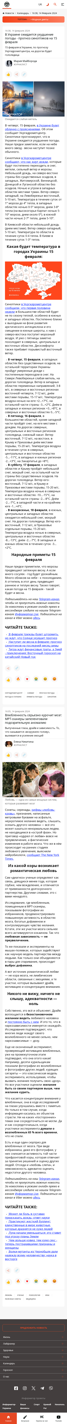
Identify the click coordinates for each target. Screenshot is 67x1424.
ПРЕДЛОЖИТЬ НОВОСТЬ (33, 1327)
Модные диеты (40, 19)
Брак (47, 1295)
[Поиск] (55, 4)
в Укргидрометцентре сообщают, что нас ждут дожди (28, 160)
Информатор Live (26, 1194)
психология (34, 1295)
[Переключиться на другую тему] (48, 4)
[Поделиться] (17, 74)
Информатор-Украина (9, 1406)
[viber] (51, 1388)
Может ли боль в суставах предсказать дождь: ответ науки (27, 1215)
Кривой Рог (47, 1406)
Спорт (37, 1404)
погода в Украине (13, 697)
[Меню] (63, 4)
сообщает (34, 855)
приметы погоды (34, 697)
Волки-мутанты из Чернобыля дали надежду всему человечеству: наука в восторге (31, 1255)
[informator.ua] (6, 4)
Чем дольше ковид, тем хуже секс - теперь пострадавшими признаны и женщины (31, 1244)
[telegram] (42, 1388)
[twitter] (33, 1388)
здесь (36, 1197)
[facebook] (16, 1388)
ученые (20, 1295)
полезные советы (13, 1299)
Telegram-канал (49, 1179)
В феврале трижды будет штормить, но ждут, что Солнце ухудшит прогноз (32, 636)
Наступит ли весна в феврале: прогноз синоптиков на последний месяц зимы (33, 643)
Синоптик (51, 697)
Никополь (60, 1404)
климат (30, 693)
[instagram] (25, 1388)
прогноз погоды (47, 693)
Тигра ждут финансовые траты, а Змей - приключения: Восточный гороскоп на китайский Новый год (33, 653)
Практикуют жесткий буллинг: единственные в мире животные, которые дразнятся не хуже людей (29, 1225)
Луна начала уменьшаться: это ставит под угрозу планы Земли (33, 1234)
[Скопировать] (24, 74)
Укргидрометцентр (13, 693)
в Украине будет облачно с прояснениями (32, 127)
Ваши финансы (24, 1406)
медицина (31, 1299)
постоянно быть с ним (23, 1022)
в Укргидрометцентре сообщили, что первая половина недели (28, 308)
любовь (8, 1295)
